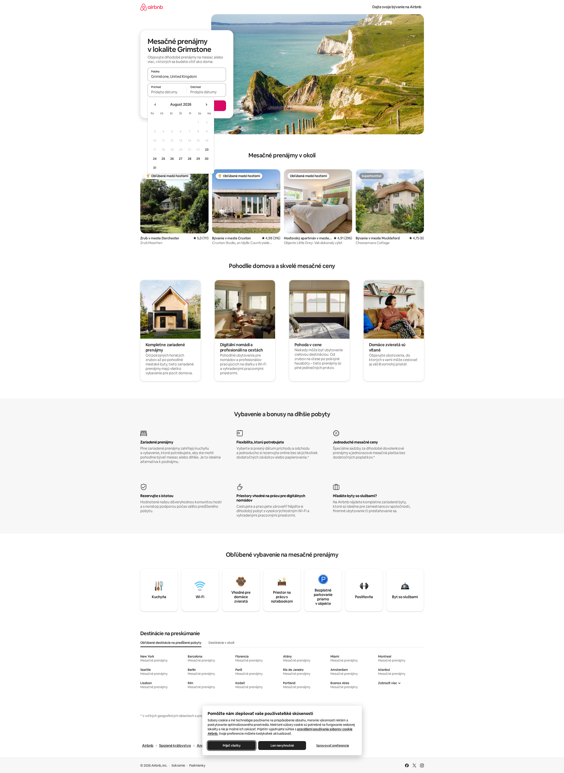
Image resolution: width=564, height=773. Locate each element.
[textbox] (167, 92)
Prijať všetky (231, 746)
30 (207, 159)
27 (180, 159)
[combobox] (186, 76)
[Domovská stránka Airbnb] (151, 7)
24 (154, 159)
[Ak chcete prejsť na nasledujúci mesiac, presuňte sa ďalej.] (206, 104)
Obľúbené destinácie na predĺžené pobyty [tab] (170, 643)
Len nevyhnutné (282, 746)
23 (207, 150)
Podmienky (197, 765)
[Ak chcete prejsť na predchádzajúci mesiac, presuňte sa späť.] (155, 104)
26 (172, 159)
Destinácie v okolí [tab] (221, 643)
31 (154, 168)
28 (189, 159)
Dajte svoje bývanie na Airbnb (396, 7)
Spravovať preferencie (332, 746)
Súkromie (178, 765)
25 (163, 159)
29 (198, 159)
